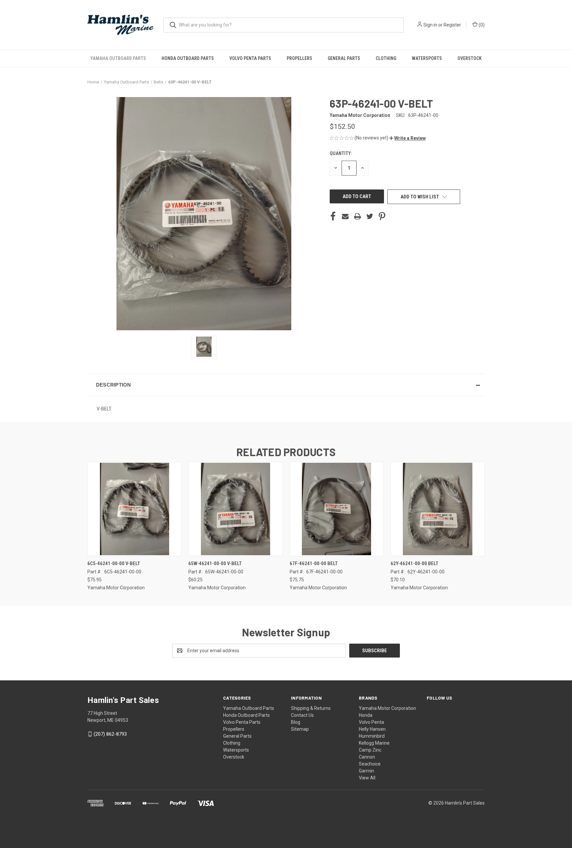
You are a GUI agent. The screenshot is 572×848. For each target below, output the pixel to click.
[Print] (357, 216)
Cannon (367, 757)
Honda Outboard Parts (188, 58)
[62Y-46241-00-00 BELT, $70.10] (437, 509)
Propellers (299, 58)
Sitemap (300, 729)
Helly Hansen (372, 729)
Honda (365, 715)
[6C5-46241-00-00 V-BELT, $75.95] (134, 509)
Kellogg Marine (374, 743)
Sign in (430, 24)
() (481, 24)
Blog (295, 722)
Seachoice (370, 764)
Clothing (386, 58)
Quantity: (341, 153)
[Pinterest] (382, 216)
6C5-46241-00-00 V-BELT (113, 563)
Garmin (366, 770)
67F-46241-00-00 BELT (314, 563)
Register (452, 24)
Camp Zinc (370, 750)
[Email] (345, 216)
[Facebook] (333, 216)
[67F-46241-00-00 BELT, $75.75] (336, 509)
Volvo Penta (371, 722)
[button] (407, 138)
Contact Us (302, 715)
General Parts (344, 58)
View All (367, 777)
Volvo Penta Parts (250, 58)
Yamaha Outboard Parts (118, 58)
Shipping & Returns (311, 708)
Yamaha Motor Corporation (387, 708)
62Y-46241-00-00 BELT (414, 563)
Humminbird (372, 736)
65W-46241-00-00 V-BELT (215, 563)
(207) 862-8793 (110, 734)
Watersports (427, 58)
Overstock (469, 58)
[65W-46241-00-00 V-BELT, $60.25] (235, 509)
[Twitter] (369, 216)
